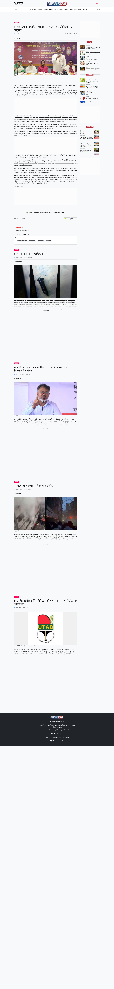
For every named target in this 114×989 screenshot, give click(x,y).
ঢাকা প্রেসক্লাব (48, 240)
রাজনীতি (61, 9)
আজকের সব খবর (33, 9)
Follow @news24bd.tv (23, 230)
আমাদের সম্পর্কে (47, 737)
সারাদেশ (66, 9)
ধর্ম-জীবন (56, 9)
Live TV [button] (96, 4)
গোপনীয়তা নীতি (57, 737)
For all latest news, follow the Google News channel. (46, 212)
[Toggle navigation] (16, 9)
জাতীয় (40, 9)
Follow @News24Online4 (24, 234)
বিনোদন (79, 9)
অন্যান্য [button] (84, 9)
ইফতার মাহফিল (32, 240)
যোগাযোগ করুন (66, 737)
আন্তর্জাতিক (45, 9)
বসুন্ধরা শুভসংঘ (73, 9)
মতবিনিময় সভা (41, 240)
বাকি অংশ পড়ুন (46, 310)
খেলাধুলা (51, 9)
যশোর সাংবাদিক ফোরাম (22, 240)
